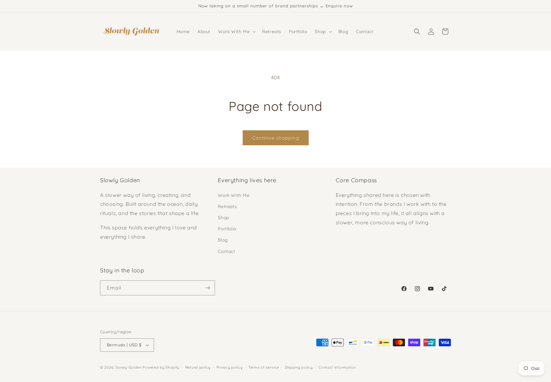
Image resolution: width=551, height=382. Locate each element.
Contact (226, 251)
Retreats (227, 206)
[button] (236, 31)
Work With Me (233, 195)
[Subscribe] (208, 287)
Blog (223, 240)
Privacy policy (230, 367)
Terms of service (263, 367)
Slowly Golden (128, 367)
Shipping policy (299, 367)
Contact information (337, 367)
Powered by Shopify (161, 367)
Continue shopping (275, 138)
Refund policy (197, 367)
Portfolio (227, 229)
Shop (223, 217)
